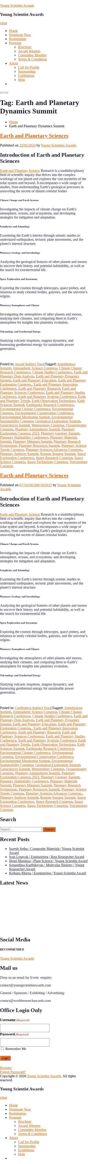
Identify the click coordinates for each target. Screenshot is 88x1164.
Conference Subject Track (33, 708)
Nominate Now (20, 35)
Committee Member (32, 55)
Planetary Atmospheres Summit (37, 429)
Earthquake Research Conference (50, 405)
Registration (17, 39)
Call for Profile (28, 67)
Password (14, 1034)
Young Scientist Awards (17, 5)
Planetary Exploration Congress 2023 (37, 431)
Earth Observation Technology (53, 401)
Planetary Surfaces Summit (19, 454)
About (13, 63)
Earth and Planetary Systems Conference (47, 397)
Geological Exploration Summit (57, 421)
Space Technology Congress (47, 462)
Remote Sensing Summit (57, 454)
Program (15, 43)
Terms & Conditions (32, 59)
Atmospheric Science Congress (35, 368)
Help (21, 80)
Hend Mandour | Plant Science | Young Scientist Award (48, 861)
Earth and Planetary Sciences (34, 136)
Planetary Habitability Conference (24, 437)
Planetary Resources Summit (39, 445)
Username (14, 1020)
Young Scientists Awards (58, 145)
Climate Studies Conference (52, 372)
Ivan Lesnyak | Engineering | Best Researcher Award (46, 857)
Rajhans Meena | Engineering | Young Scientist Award (47, 873)
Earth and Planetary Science (20, 171)
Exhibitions (26, 75)
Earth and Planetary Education (34, 380)
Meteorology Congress (48, 425)
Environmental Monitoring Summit (25, 417)
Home (13, 31)
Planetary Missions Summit (32, 441)
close (3, 23)
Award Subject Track (30, 364)
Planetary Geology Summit (60, 433)
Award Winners (29, 51)
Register (6, 1068)
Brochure (24, 47)
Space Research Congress (54, 458)
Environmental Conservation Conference (44, 413)
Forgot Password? (13, 1072)
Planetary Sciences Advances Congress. (54, 450)
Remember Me (15, 1049)
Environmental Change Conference (25, 409)
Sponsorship (27, 71)
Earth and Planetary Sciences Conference (38, 390)
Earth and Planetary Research (39, 388)
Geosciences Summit (15, 425)
